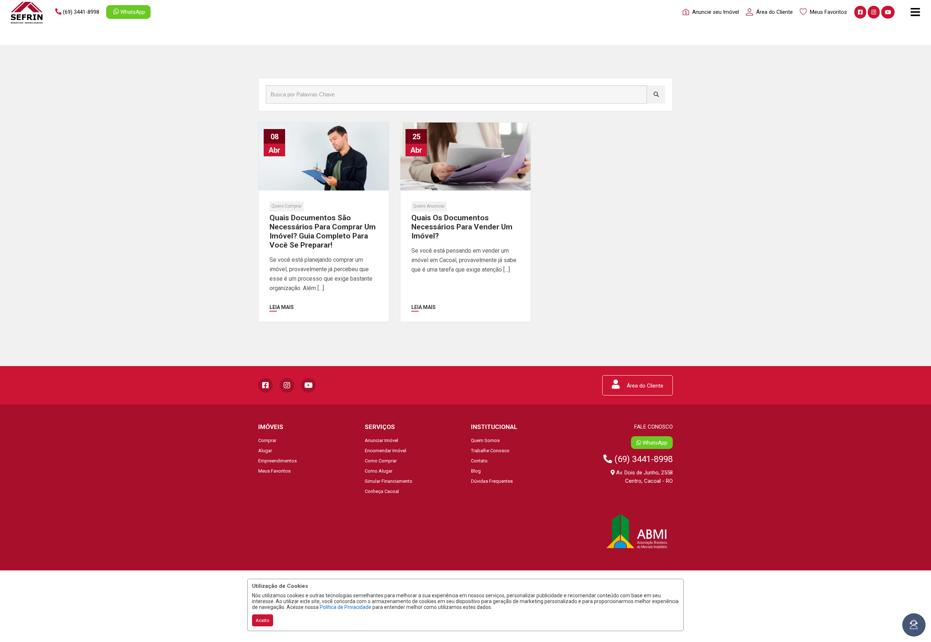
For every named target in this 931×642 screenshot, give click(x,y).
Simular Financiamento (388, 481)
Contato (479, 461)
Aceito (262, 620)
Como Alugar (378, 471)
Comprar (267, 440)
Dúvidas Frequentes (492, 481)
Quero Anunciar (429, 206)
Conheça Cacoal (382, 491)
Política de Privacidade (345, 607)
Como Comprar (381, 461)
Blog (476, 471)
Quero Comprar (286, 206)
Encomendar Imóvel (385, 450)
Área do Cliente (644, 385)
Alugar (265, 450)
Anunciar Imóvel (381, 440)
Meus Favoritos (274, 471)
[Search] (656, 94)
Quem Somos (485, 440)
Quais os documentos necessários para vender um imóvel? (461, 226)
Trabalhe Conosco (490, 450)
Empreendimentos (277, 461)
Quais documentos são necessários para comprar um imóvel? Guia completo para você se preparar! (322, 231)
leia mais (281, 307)
